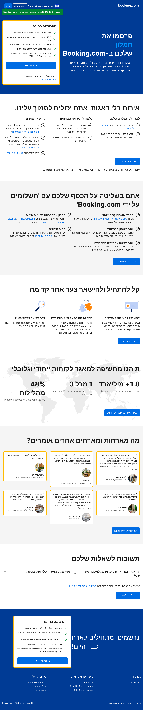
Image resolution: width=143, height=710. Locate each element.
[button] (32, 12)
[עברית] (57, 5)
